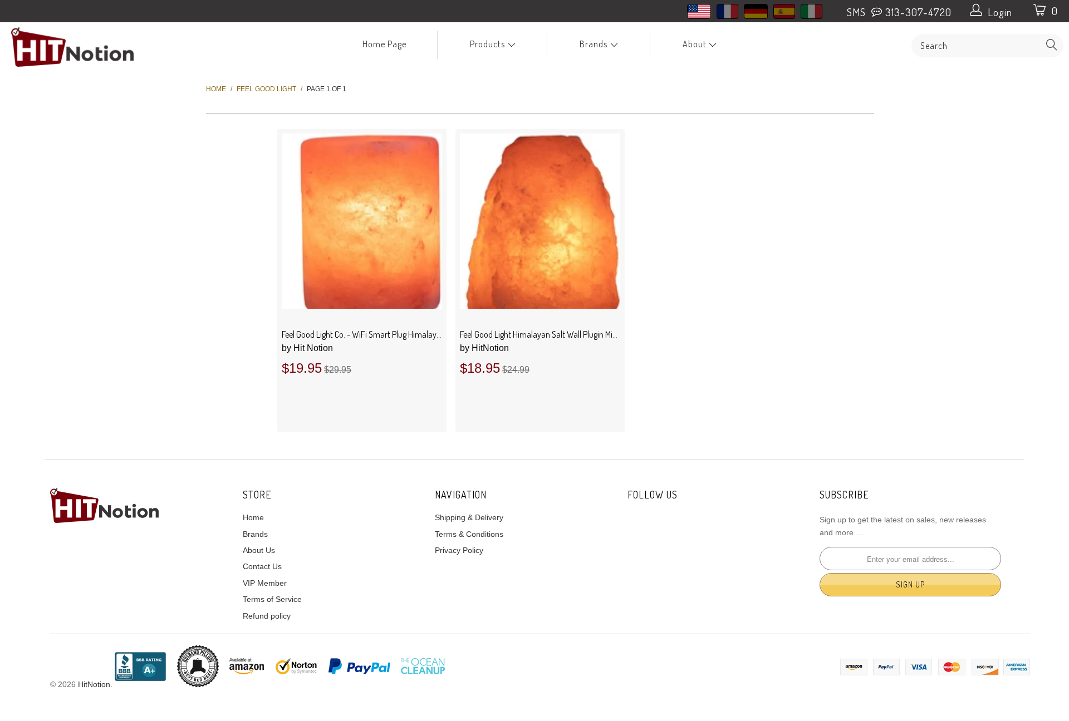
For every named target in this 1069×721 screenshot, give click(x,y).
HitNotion (484, 348)
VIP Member (265, 583)
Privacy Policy (459, 550)
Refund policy (267, 615)
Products (488, 44)
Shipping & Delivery (469, 517)
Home (253, 517)
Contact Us (262, 566)
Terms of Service (272, 599)
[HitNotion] (91, 46)
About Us (259, 550)
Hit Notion (307, 348)
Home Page (384, 44)
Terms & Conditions (469, 534)
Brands (595, 44)
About (696, 44)
